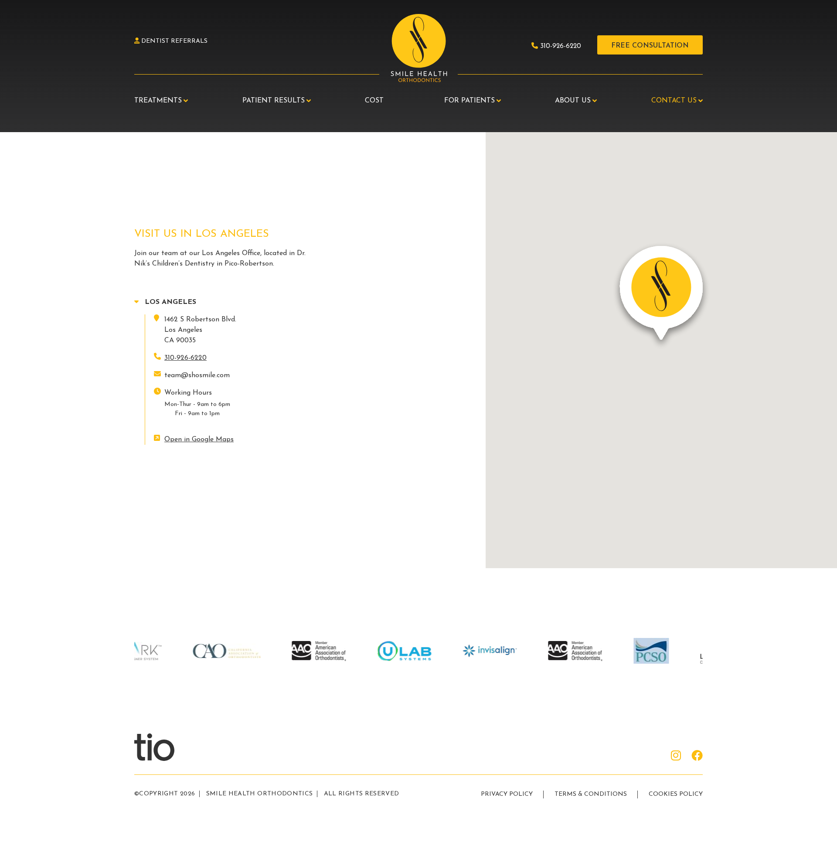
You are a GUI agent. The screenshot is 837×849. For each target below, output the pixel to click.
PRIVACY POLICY (507, 794)
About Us (573, 100)
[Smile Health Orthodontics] (418, 48)
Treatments (158, 100)
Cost (374, 100)
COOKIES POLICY (676, 794)
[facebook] (697, 757)
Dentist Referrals (174, 41)
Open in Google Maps (199, 439)
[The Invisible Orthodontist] (164, 746)
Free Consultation (650, 45)
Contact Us (674, 100)
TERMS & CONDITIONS (591, 794)
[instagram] (676, 757)
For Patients (469, 100)
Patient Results (273, 100)
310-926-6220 (559, 46)
